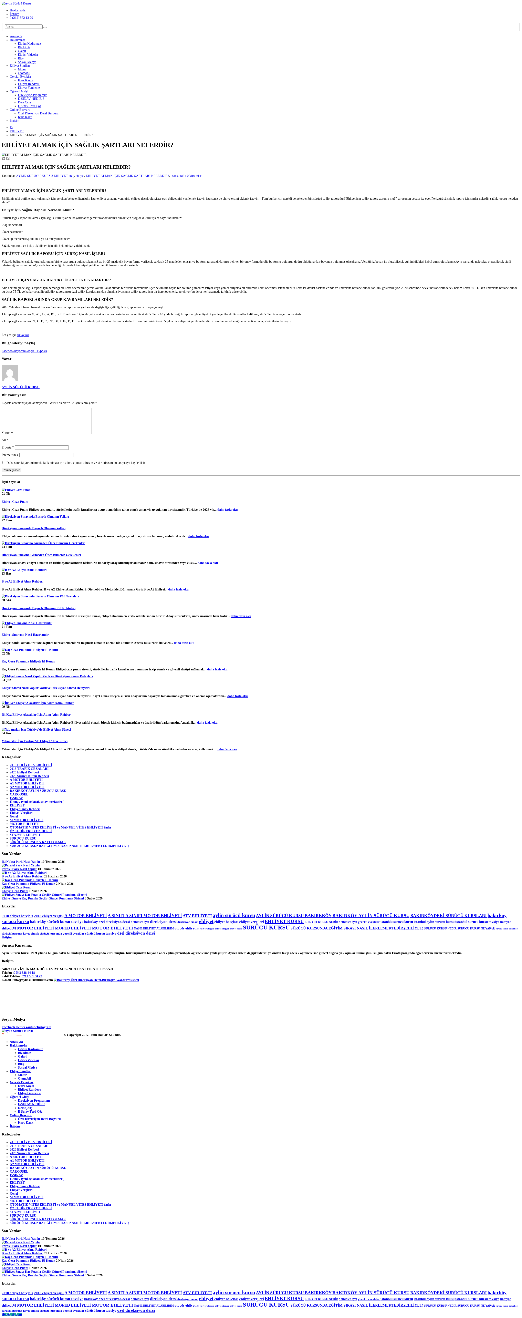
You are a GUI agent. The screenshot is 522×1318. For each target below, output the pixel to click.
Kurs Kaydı (25, 80)
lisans (174, 175)
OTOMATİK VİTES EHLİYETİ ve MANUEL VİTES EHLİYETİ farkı (60, 827)
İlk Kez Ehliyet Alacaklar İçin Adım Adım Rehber (36, 714)
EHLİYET (61, 175)
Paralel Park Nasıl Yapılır (19, 869)
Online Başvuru (20, 109)
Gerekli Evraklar (20, 76)
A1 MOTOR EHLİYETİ (27, 783)
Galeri (22, 51)
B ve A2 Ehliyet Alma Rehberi (22, 581)
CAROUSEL (19, 794)
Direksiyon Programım (32, 95)
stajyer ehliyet (214, 929)
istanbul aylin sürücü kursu (434, 922)
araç (71, 175)
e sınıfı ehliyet (348, 922)
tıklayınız (23, 335)
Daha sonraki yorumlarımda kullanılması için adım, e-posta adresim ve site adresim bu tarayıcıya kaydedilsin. (76, 462)
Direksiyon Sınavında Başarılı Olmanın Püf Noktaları (38, 608)
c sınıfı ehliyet (140, 922)
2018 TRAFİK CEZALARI (29, 768)
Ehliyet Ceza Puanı (15, 501)
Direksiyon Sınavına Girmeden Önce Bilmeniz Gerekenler (41, 555)
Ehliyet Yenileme (29, 87)
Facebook (8, 351)
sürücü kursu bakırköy (507, 929)
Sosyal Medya (27, 62)
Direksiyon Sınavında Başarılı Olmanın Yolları (33, 528)
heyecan (19, 351)
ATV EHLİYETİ (197, 915)
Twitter (20, 1027)
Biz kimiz (24, 47)
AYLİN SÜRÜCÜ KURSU (34, 175)
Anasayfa (16, 36)
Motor (22, 69)
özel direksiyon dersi (136, 933)
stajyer (203, 929)
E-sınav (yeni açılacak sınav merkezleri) (37, 801)
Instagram (44, 1027)
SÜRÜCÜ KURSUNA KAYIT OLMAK (38, 842)
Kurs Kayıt (25, 117)
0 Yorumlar (194, 175)
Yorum (7, 432)
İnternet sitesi (10, 455)
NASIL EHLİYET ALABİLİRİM (154, 928)
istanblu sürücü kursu (396, 922)
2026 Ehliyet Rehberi (24, 772)
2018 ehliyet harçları (17, 916)
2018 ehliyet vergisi (49, 916)
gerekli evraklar (369, 922)
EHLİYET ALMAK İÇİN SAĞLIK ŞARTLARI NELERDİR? (127, 175)
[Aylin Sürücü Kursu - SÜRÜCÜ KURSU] (16, 3)
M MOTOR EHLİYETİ (26, 820)
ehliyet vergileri (251, 922)
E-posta (42, 351)
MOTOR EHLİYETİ (25, 823)
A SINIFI (116, 915)
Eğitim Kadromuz (29, 43)
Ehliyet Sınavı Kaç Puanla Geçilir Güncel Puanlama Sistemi (43, 898)
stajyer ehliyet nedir (232, 929)
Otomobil (24, 73)
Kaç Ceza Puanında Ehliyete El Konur (28, 661)
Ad (5, 440)
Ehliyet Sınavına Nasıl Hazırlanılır (25, 634)
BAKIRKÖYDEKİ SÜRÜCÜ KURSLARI (448, 915)
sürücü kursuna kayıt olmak (20, 933)
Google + (31, 351)
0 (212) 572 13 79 (21, 17)
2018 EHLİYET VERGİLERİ (31, 765)
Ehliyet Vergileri (21, 812)
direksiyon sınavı (187, 922)
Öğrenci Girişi (19, 91)
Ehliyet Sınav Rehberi (25, 809)
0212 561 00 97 (32, 976)
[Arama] (45, 27)
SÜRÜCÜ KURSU (23, 838)
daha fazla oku (227, 509)
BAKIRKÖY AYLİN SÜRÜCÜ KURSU (38, 790)
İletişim (14, 14)
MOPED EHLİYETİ (73, 928)
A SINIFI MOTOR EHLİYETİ (153, 915)
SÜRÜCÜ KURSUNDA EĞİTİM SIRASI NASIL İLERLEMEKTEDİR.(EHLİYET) (69, 845)
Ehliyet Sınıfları (20, 65)
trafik (182, 175)
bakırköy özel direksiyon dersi (107, 922)
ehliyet (80, 175)
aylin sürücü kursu (234, 915)
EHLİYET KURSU (284, 921)
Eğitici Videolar (28, 54)
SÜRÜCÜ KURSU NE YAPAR (476, 928)
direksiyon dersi (163, 921)
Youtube (31, 1027)
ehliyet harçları (226, 922)
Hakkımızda (17, 10)
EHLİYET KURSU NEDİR (321, 922)
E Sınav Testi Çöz (29, 106)
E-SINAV (16, 798)
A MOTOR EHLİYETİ (26, 779)
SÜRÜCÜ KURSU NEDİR (440, 928)
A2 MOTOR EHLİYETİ (27, 787)
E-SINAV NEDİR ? (31, 98)
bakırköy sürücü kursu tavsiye (56, 921)
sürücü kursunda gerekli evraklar (62, 933)
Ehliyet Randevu (29, 84)
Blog (21, 58)
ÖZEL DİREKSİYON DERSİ (31, 831)
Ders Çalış (24, 102)
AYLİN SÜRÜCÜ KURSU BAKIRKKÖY (294, 915)
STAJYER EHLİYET (25, 834)
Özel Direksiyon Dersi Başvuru (38, 113)
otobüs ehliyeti (186, 928)
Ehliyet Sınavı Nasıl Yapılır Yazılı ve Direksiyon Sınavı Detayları (46, 688)
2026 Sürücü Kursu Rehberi (29, 776)
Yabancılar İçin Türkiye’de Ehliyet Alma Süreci (34, 741)
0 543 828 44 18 (24, 972)
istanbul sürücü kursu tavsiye (477, 922)
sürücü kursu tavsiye (100, 933)
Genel (14, 816)
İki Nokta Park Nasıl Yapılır (21, 861)
